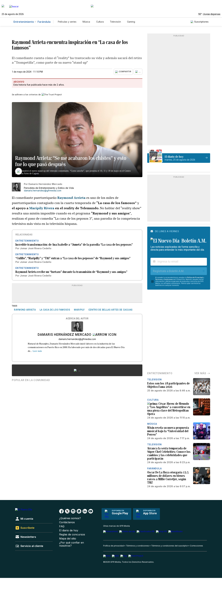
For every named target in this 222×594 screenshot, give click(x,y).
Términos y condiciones (137, 545)
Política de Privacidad (195, 277)
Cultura (100, 21)
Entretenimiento (23, 21)
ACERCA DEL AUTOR (77, 318)
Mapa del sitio (67, 538)
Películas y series (67, 21)
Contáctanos (67, 522)
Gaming (131, 21)
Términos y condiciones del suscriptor (169, 545)
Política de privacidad (113, 545)
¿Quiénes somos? (70, 518)
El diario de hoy (68, 530)
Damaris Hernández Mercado (64, 335)
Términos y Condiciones (164, 279)
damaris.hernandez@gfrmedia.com (42, 190)
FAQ (61, 526)
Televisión (115, 21)
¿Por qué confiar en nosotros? (71, 544)
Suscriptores (201, 21)
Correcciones (196, 545)
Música (86, 21)
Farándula (44, 21)
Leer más (37, 350)
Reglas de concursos (72, 534)
